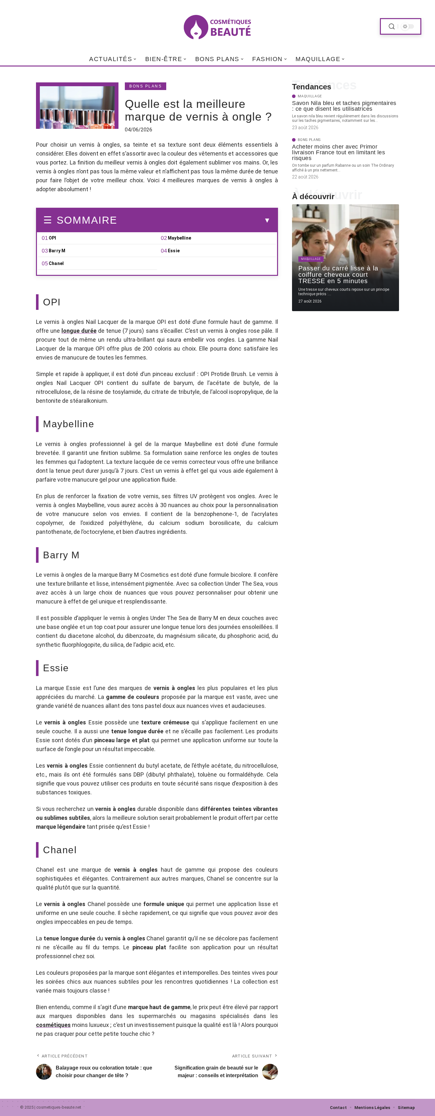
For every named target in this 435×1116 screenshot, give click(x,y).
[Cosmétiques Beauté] (217, 26)
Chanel (56, 263)
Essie (174, 250)
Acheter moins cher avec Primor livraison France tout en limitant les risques (338, 152)
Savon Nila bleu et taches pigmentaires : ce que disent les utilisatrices (344, 106)
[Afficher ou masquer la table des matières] (194, 220)
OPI (52, 238)
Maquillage (310, 96)
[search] (392, 26)
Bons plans (145, 86)
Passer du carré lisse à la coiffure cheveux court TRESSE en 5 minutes (338, 274)
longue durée (78, 330)
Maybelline (179, 238)
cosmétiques (53, 1025)
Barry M (57, 250)
